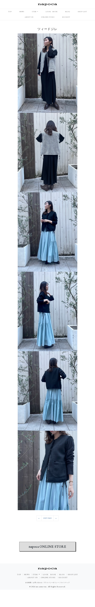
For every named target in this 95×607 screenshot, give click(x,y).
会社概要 (28, 582)
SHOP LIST (82, 12)
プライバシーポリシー (51, 582)
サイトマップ (65, 582)
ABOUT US (29, 17)
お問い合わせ (37, 582)
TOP (10, 12)
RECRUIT (66, 17)
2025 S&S (47, 518)
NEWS (21, 12)
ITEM (34, 12)
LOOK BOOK (52, 12)
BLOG (67, 12)
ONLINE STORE (47, 17)
